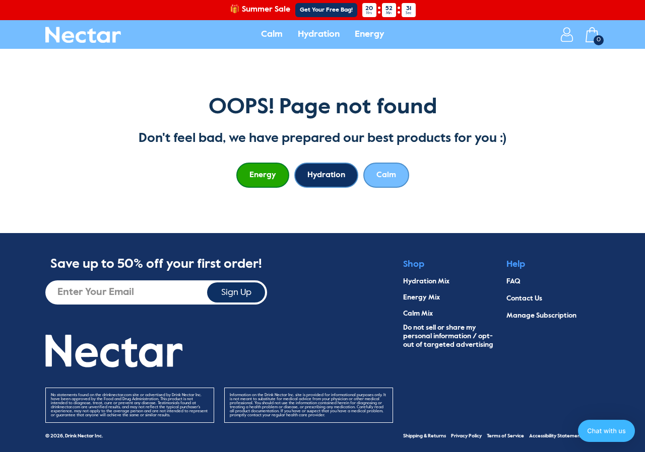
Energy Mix (421, 297)
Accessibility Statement (556, 435)
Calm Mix (418, 313)
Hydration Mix (426, 281)
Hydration (319, 34)
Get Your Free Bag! (326, 10)
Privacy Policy (466, 435)
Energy (369, 34)
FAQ (513, 281)
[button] (606, 431)
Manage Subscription (541, 315)
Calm (272, 34)
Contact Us (524, 298)
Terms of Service (505, 435)
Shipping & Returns (424, 435)
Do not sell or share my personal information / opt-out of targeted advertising (448, 336)
